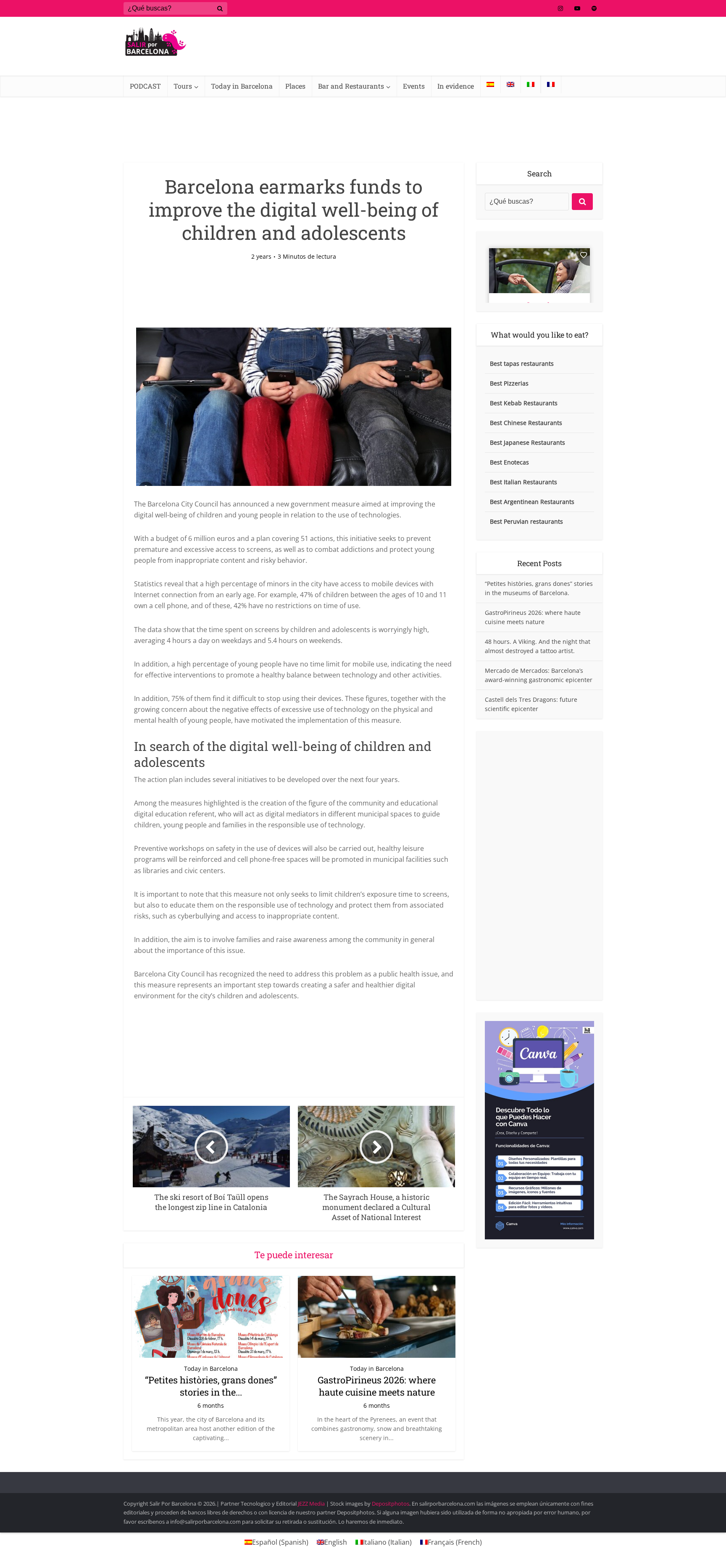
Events (414, 85)
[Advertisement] (539, 866)
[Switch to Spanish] (490, 84)
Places (295, 85)
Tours (183, 85)
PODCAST (145, 85)
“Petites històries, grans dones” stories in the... (211, 1386)
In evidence (455, 85)
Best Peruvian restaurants (526, 521)
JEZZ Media (312, 1503)
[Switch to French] (551, 84)
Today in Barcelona (242, 85)
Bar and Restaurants (351, 85)
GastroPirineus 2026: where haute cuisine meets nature (377, 1386)
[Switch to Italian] (531, 84)
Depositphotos (390, 1503)
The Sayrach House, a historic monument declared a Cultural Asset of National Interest (355, 1478)
